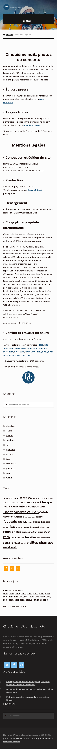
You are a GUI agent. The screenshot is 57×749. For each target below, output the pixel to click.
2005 (5, 348)
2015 (16, 351)
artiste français (31, 502)
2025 (23, 355)
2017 (27, 351)
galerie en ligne (32, 125)
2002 (5, 594)
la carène (19, 527)
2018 (33, 351)
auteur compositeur (32, 506)
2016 (22, 351)
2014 (11, 351)
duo (33, 517)
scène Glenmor (31, 537)
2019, (39, 351)
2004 (46, 345)
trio (22, 543)
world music (10, 547)
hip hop (9, 454)
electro (9, 435)
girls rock (10, 449)
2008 (23, 348)
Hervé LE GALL (34, 190)
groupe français (41, 521)
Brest (8, 512)
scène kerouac (11, 542)
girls (19, 522)
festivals (10, 440)
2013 (5, 351)
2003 (41, 345)
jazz (8, 459)
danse (9, 431)
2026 (28, 355)
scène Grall (45, 538)
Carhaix (43, 512)
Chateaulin (27, 517)
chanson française (12, 516)
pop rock (10, 468)
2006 (11, 348)
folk (8, 445)
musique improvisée (42, 527)
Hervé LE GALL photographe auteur (34, 738)
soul (8, 473)
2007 (17, 348)
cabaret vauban (26, 512)
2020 (44, 351)
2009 (29, 348)
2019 (17, 502)
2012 (46, 348)
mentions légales (11, 741)
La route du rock (29, 527)
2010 (35, 348)
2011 (41, 348)
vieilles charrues (40, 543)
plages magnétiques (32, 532)
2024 (17, 355)
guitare (6, 527)
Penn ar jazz (12, 532)
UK (25, 543)
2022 (5, 355)
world (9, 478)
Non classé (11, 464)
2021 (50, 351)
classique (10, 426)
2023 (11, 355)
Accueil (9, 34)
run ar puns (16, 537)
